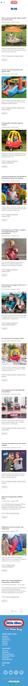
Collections (5, 643)
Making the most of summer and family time (12, 528)
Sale (8, 429)
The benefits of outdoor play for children (12, 124)
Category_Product (19, 56)
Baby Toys (5, 641)
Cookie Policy (5, 657)
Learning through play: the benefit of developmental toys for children (14, 177)
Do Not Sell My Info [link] (7, 659)
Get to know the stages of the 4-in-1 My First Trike (14, 286)
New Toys (4, 645)
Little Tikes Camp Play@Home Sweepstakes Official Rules (12, 581)
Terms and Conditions (8, 654)
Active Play (5, 636)
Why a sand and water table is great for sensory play (14, 19)
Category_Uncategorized (7, 162)
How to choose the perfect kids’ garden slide (12, 70)
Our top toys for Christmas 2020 (12, 338)
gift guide (13, 324)
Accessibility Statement (8, 656)
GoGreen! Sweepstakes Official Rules (12, 498)
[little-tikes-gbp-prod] (14, 2)
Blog (3, 665)
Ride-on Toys (5, 638)
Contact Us (5, 650)
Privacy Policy (5, 652)
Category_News (10, 56)
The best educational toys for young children (14, 444)
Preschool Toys (6, 640)
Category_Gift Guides (11, 107)
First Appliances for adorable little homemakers (13, 391)
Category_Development (12, 161)
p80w (7, 513)
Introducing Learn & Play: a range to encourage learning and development (14, 231)
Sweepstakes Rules (14, 513)
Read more (4, 59)
